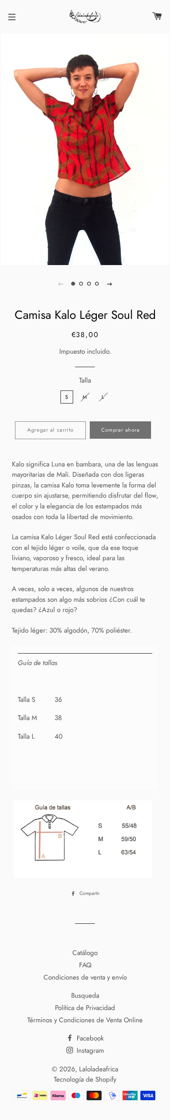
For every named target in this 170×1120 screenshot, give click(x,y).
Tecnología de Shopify (85, 1079)
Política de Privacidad (85, 1007)
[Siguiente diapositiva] (109, 283)
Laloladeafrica (98, 1069)
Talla (85, 380)
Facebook (89, 1038)
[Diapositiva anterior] (60, 283)
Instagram (89, 1050)
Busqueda (85, 995)
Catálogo (85, 952)
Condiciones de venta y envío (85, 977)
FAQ (85, 965)
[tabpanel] (85, 148)
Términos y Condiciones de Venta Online (85, 1020)
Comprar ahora (120, 430)
